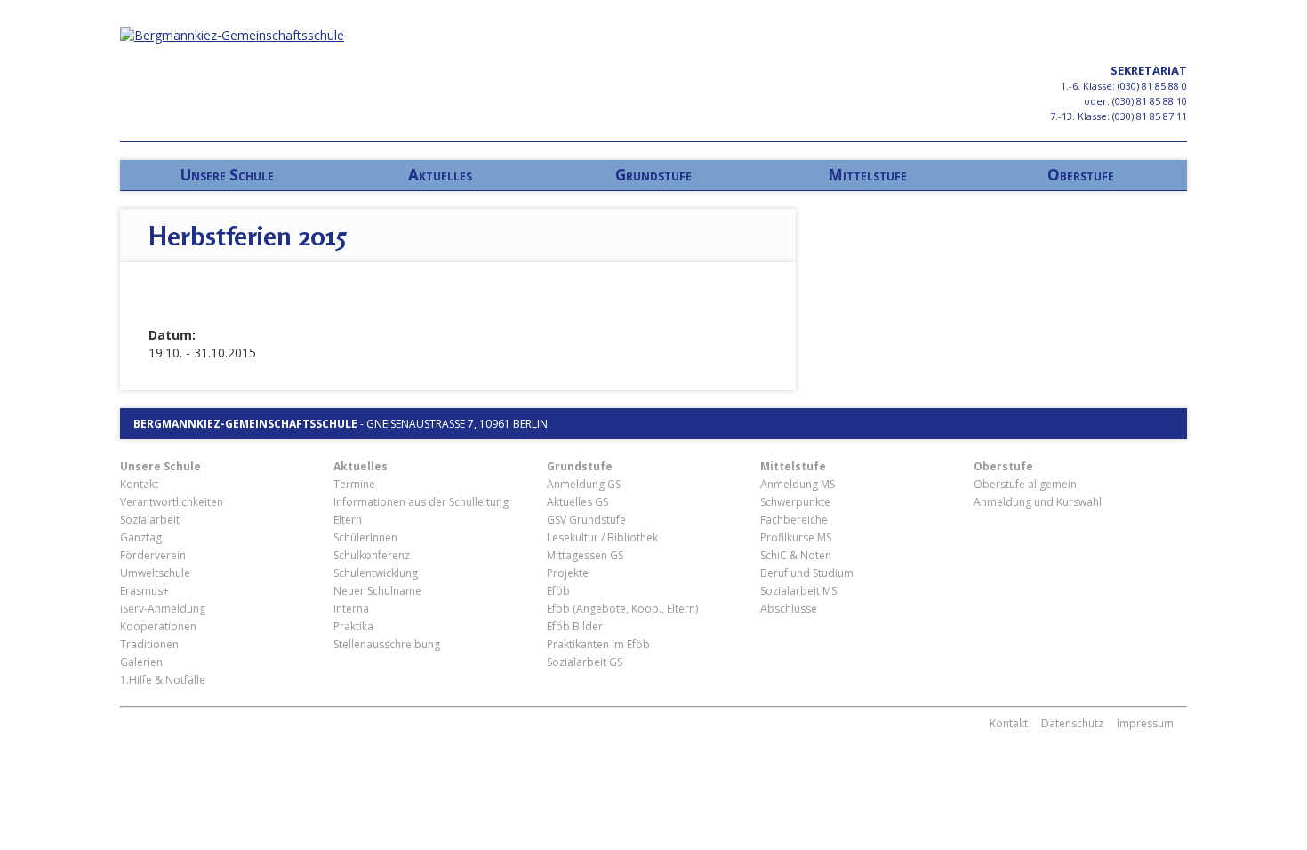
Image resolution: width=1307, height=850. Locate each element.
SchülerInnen (365, 537)
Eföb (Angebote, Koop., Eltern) (622, 608)
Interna (351, 608)
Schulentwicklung (375, 573)
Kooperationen (158, 626)
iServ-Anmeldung (162, 608)
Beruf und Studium (807, 573)
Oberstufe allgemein (1025, 484)
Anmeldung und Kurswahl (1038, 501)
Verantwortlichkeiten (171, 501)
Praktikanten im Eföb (598, 644)
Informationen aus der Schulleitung (421, 501)
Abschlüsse (788, 608)
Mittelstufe (867, 174)
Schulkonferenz (371, 555)
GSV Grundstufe (586, 519)
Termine (354, 484)
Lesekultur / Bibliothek (602, 537)
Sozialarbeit (150, 519)
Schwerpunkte (795, 501)
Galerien (141, 662)
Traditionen (149, 644)
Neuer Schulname (377, 590)
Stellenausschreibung (386, 644)
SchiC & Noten (795, 555)
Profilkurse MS (795, 537)
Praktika (353, 626)
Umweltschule (155, 573)
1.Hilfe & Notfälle (162, 679)
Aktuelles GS (577, 501)
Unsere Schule (227, 174)
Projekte (568, 573)
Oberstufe (1080, 174)
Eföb (558, 590)
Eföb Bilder (575, 626)
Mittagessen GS (585, 555)
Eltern (347, 519)
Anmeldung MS (797, 484)
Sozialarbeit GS (584, 662)
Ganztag (141, 537)
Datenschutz (1072, 723)
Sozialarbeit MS (798, 590)
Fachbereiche (794, 519)
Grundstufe (653, 174)
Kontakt (139, 484)
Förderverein (153, 555)
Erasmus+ (144, 590)
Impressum (1145, 723)
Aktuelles (440, 174)
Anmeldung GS (584, 484)
